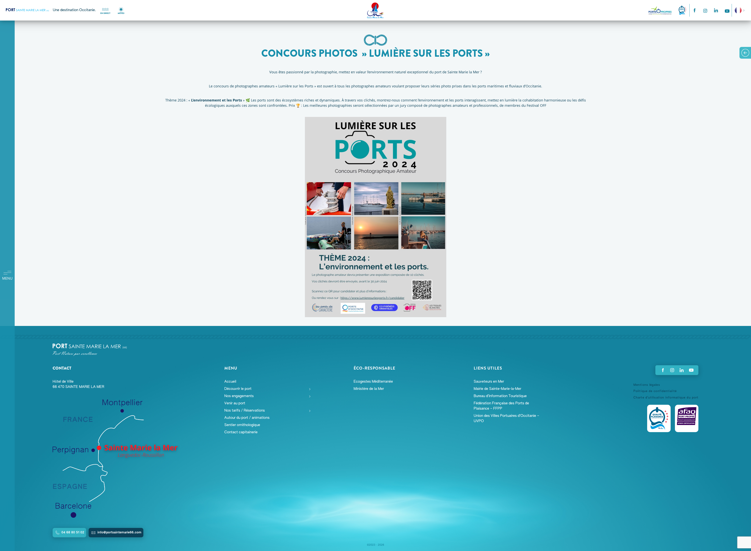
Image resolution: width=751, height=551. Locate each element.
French (738, 7)
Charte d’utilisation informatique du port (665, 397)
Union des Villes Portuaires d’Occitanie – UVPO (506, 418)
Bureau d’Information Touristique (500, 396)
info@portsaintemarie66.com (119, 532)
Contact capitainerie (241, 432)
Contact (62, 368)
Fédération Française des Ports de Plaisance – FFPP (501, 406)
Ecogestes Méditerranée (373, 381)
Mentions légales (646, 384)
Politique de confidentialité (655, 391)
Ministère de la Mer (369, 389)
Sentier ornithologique (242, 425)
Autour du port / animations (246, 418)
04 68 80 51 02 (72, 532)
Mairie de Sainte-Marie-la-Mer (497, 389)
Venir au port (234, 403)
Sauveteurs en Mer (489, 381)
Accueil (230, 381)
